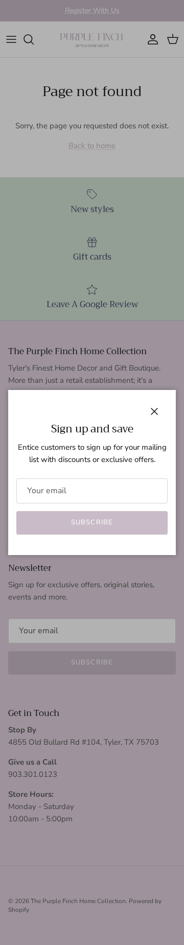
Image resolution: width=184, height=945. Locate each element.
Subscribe (91, 522)
